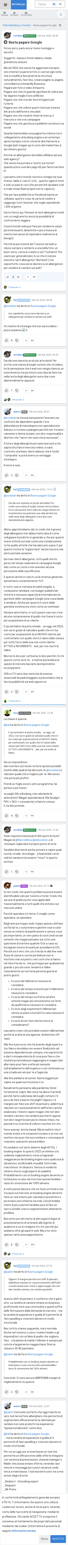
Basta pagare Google (43, 305)
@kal (7, 724)
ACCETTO (58, 1538)
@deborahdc (40, 839)
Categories (26, 15)
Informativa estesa (24, 1530)
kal (15, 300)
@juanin (8, 1271)
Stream (4, 15)
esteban (17, 35)
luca (15, 713)
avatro (17, 411)
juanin (16, 886)
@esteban (10, 305)
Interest (14, 15)
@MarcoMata (23, 839)
